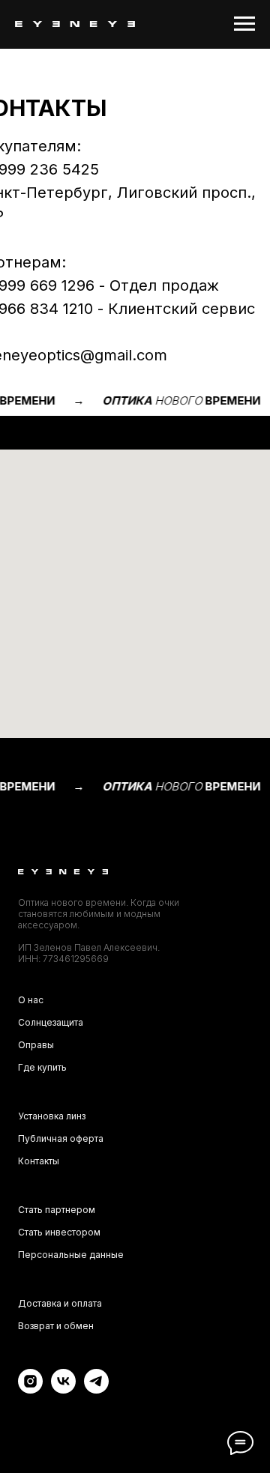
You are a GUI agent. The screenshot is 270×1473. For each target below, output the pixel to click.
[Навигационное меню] (244, 23)
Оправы (36, 1044)
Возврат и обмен (56, 1325)
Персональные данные (71, 1254)
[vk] (63, 1389)
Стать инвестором (59, 1232)
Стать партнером (56, 1209)
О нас (31, 999)
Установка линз (52, 1116)
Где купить (42, 1067)
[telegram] (96, 1389)
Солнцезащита (50, 1022)
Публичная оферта (61, 1138)
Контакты (38, 1161)
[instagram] (30, 1389)
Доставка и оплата (60, 1303)
